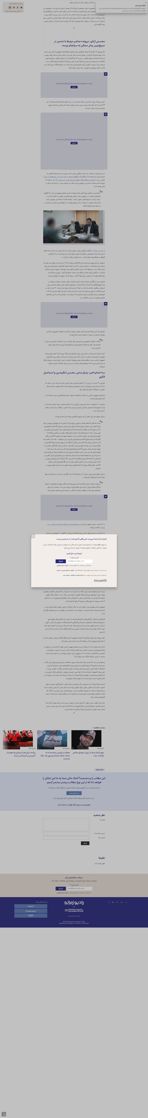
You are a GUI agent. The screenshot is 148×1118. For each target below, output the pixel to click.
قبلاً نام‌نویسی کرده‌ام (100, 580)
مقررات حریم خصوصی (62, 565)
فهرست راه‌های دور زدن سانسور (65, 570)
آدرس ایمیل (74, 558)
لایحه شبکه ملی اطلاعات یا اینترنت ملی (73, 575)
